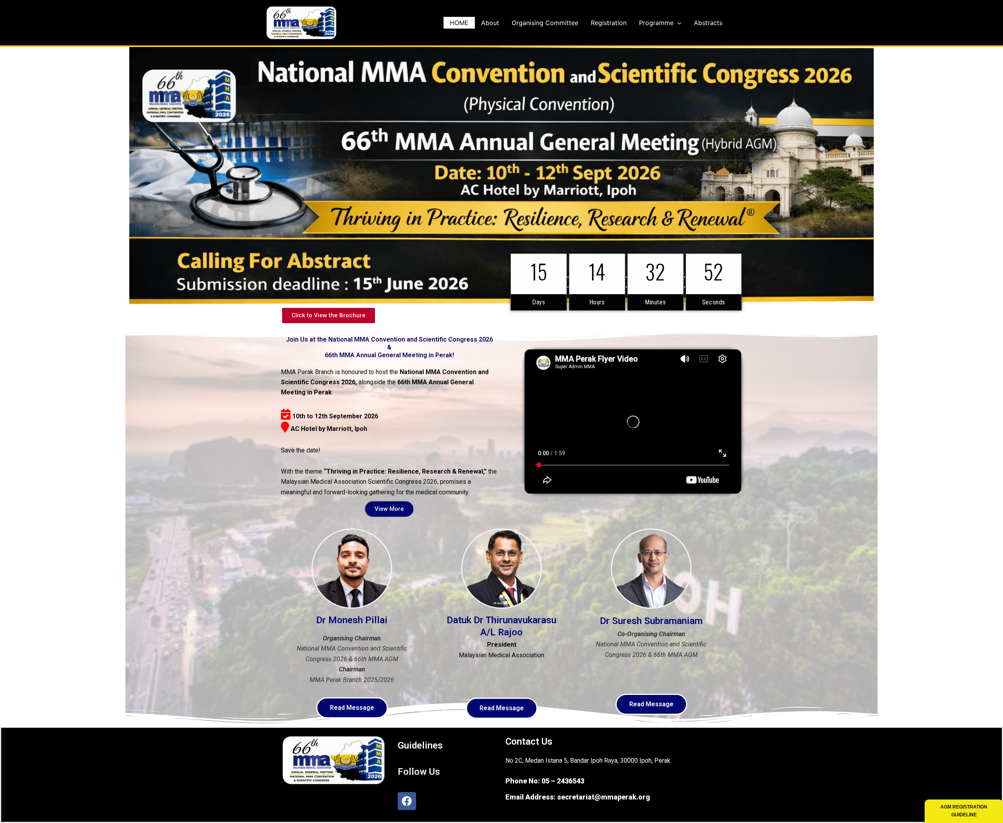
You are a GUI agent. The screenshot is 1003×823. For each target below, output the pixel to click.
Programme (656, 23)
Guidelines (420, 745)
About (490, 23)
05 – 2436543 (562, 781)
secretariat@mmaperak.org (603, 797)
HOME (459, 23)
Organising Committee (545, 23)
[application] (677, 23)
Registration (608, 23)
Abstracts (708, 23)
